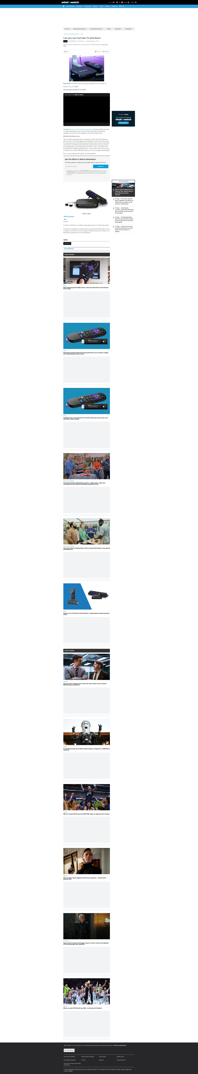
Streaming (88, 6)
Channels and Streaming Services (71, 34)
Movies (95, 6)
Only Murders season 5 (96, 29)
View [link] (65, 219)
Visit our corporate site (120, 1045)
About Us (101, 1060)
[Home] (63, 6)
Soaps (101, 6)
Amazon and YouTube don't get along (80, 129)
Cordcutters (81, 41)
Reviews (114, 6)
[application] (86, 109)
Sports (108, 6)
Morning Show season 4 (79, 29)
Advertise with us (121, 1060)
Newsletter (106, 51)
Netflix (109, 29)
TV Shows (79, 6)
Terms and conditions (69, 1056)
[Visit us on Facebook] (117, 2)
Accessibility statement (70, 1060)
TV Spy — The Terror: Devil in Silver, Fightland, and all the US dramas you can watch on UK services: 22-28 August (124, 201)
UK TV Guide (70, 6)
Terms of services (85, 170)
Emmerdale (128, 29)
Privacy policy (102, 1056)
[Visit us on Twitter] (120, 2)
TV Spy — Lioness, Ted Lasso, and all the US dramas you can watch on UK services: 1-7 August (124, 229)
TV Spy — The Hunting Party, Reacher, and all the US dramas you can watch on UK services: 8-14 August (124, 220)
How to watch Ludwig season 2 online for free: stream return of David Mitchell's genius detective (124, 192)
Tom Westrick (73, 41)
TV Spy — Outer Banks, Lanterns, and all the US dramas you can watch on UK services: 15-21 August (124, 210)
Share (67, 51)
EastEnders (118, 29)
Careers (83, 1060)
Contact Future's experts (87, 1056)
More (121, 6)
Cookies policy (120, 1056)
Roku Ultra (72, 86)
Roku (82, 34)
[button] (134, 2)
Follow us (99, 51)
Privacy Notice (71, 172)
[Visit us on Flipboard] (122, 2)
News (65, 41)
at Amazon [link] (69, 216)
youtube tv (67, 243)
